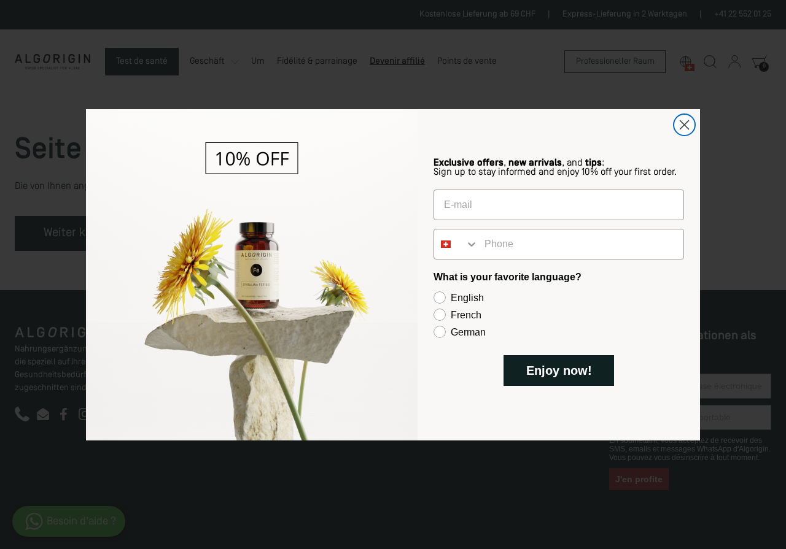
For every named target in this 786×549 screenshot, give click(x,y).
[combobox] (456, 244)
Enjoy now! (559, 370)
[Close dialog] (684, 125)
